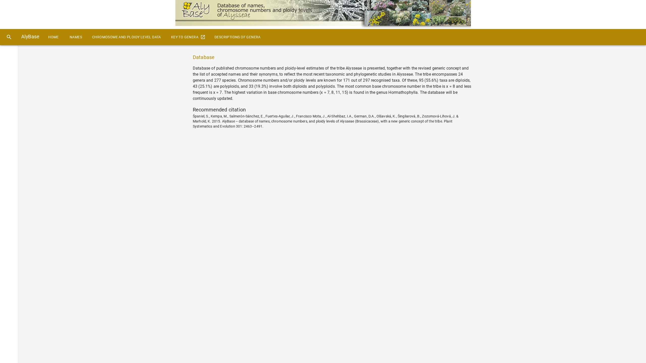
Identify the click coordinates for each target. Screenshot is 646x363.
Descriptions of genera (237, 37)
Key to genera (184, 37)
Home (53, 37)
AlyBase (30, 37)
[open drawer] (9, 37)
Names (76, 37)
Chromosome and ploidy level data (126, 37)
